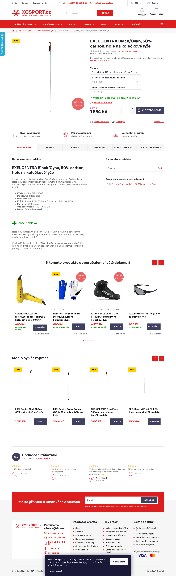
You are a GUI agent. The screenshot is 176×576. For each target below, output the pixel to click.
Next (161, 262)
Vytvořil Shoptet (157, 571)
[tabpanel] (31, 302)
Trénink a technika (114, 546)
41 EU (94, 310)
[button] (31, 421)
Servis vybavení (113, 543)
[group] (31, 396)
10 (63, 310)
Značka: (159, 122)
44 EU (109, 310)
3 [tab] (88, 340)
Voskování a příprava (115, 535)
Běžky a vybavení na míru (147, 541)
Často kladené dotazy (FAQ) (115, 551)
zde (65, 565)
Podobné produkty (150, 147)
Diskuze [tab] (75, 147)
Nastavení (56, 571)
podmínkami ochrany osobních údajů (129, 506)
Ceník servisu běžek (145, 534)
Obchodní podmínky (84, 542)
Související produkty (124, 147)
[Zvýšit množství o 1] (132, 108)
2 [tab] (85, 340)
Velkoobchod (81, 550)
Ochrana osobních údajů (86, 546)
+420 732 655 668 (56, 538)
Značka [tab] (100, 147)
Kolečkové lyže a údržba (116, 532)
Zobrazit (78, 326)
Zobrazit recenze (43, 458)
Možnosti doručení (103, 102)
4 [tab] (90, 340)
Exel (159, 168)
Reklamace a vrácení (84, 539)
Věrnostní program (145, 545)
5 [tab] (92, 340)
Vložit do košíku (152, 110)
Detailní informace (98, 60)
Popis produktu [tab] (24, 147)
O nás (14, 3)
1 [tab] (83, 340)
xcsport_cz (53, 553)
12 (67, 310)
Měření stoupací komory (147, 537)
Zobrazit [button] (40, 421)
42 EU (101, 310)
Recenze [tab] (50, 147)
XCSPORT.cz (54, 548)
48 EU (117, 310)
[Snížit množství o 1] (132, 112)
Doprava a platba (40, 3)
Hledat (105, 13)
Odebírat (149, 500)
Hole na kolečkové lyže (121, 184)
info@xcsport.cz (56, 533)
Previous (154, 262)
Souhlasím (119, 561)
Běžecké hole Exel (146, 184)
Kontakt (25, 3)
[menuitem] (26, 24)
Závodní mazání (113, 539)
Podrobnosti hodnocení (128, 51)
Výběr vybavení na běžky (117, 528)
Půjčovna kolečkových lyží (146, 529)
